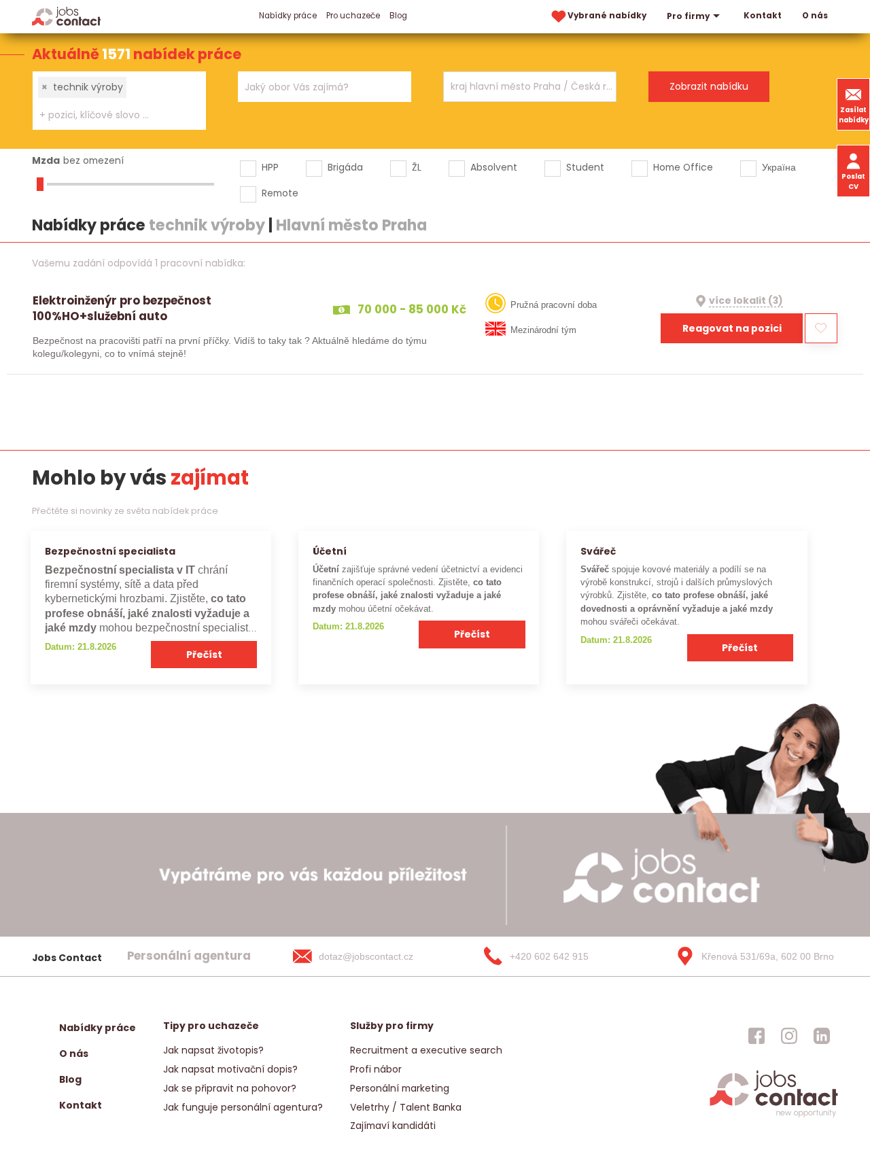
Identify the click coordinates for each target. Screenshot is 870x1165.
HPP (270, 167)
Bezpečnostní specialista (110, 551)
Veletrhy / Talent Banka (406, 1107)
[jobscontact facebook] (756, 1036)
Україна (779, 167)
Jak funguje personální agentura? (243, 1107)
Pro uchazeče (353, 15)
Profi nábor (376, 1069)
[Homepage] (66, 16)
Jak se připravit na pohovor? (229, 1088)
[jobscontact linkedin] (821, 1036)
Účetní (330, 551)
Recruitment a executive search (426, 1050)
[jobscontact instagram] (789, 1036)
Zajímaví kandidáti (393, 1125)
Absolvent (493, 167)
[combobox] (119, 100)
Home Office (683, 167)
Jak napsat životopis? (213, 1050)
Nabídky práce (288, 15)
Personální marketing (399, 1088)
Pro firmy (688, 16)
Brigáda (345, 167)
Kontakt (763, 15)
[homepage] (774, 1116)
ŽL (416, 167)
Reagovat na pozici (732, 328)
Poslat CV (853, 181)
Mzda (46, 160)
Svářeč (598, 551)
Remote (280, 193)
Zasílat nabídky (854, 114)
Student (585, 167)
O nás (815, 15)
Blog (398, 15)
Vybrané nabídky (607, 15)
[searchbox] (110, 115)
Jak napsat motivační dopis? (230, 1069)
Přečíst (204, 654)
